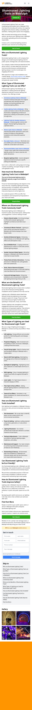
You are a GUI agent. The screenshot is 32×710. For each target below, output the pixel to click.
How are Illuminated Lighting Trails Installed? (15, 591)
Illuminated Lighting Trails (18, 76)
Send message (16, 557)
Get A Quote (16, 517)
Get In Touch (16, 48)
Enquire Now (16, 201)
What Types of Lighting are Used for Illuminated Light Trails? (13, 587)
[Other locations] (24, 3)
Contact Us (16, 17)
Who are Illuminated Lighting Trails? (13, 566)
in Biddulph (12, 141)
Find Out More (16, 317)
